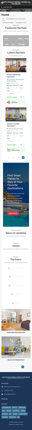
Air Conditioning (6, 407)
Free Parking (16, 410)
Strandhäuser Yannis (21, 22)
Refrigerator (12, 417)
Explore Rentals (13, 213)
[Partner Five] (16, 308)
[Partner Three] (16, 288)
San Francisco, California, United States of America (15, 80)
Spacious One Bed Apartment (13, 125)
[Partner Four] (16, 297)
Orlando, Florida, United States (15, 128)
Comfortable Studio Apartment (14, 76)
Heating (23, 410)
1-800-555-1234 (7, 7)
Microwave (5, 417)
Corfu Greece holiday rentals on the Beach (16, 3)
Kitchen (15, 414)
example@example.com (10, 394)
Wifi (18, 417)
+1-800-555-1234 (8, 390)
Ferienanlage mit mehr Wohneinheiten (16, 19)
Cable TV (14, 407)
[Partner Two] (16, 280)
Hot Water (5, 414)
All (3, 19)
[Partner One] (16, 271)
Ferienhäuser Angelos (8, 22)
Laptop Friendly (23, 414)
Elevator (9, 410)
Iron (10, 414)
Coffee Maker (22, 407)
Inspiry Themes (19, 424)
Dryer (3, 410)
